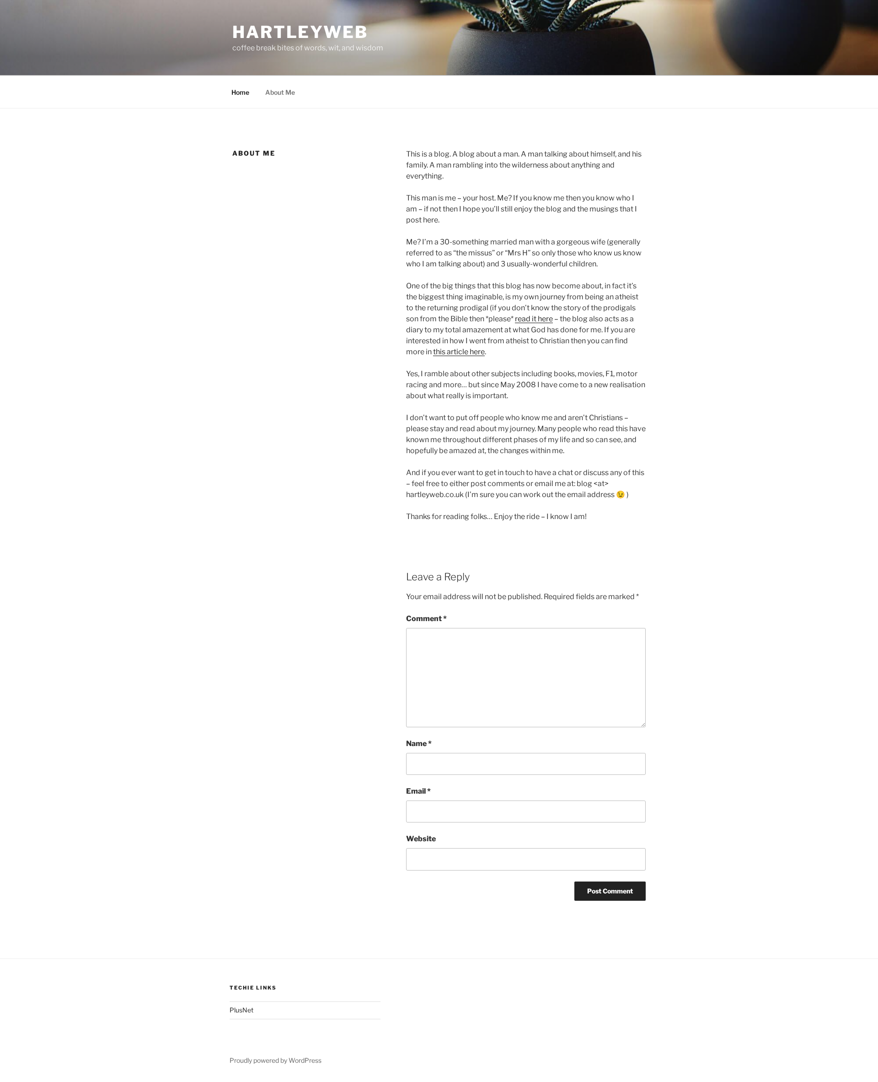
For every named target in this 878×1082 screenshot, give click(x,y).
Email (418, 791)
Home (240, 92)
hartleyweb (300, 32)
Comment (426, 618)
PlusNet (241, 1010)
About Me (280, 92)
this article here (459, 351)
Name (419, 743)
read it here (534, 318)
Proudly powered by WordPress (275, 1060)
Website (421, 838)
